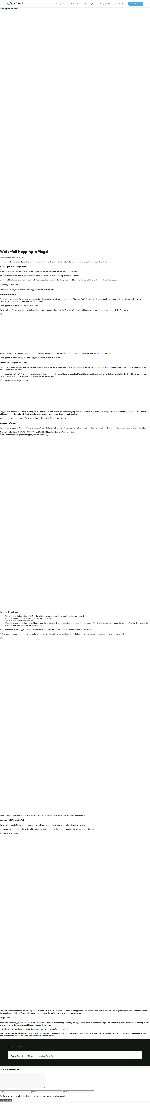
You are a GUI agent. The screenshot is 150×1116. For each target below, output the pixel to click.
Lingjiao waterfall (83, 367)
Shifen (18, 825)
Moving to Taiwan (62, 4)
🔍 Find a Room (136, 4)
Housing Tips (120, 4)
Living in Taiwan (76, 4)
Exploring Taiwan (91, 4)
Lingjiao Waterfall (46, 1056)
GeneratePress (58, 1111)
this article (88, 310)
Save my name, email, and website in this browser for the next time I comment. (34, 1096)
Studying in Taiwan (106, 4)
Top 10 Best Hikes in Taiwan (22, 1056)
